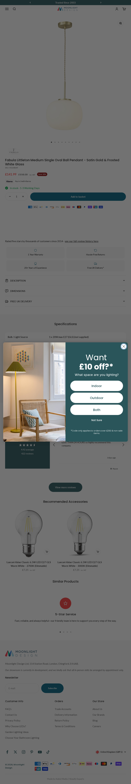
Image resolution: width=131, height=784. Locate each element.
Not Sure (96, 420)
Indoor (97, 386)
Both (96, 410)
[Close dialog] (124, 346)
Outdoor (96, 398)
